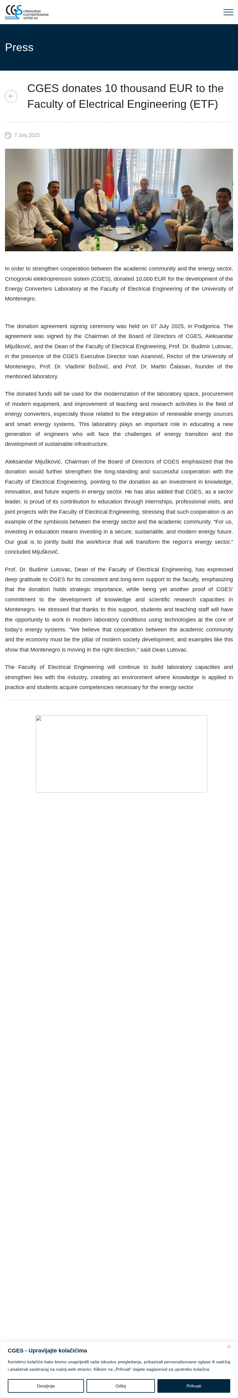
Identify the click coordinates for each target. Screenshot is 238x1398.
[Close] (231, 1346)
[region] (119, 1369)
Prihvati (194, 1385)
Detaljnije (46, 1385)
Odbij (121, 1385)
